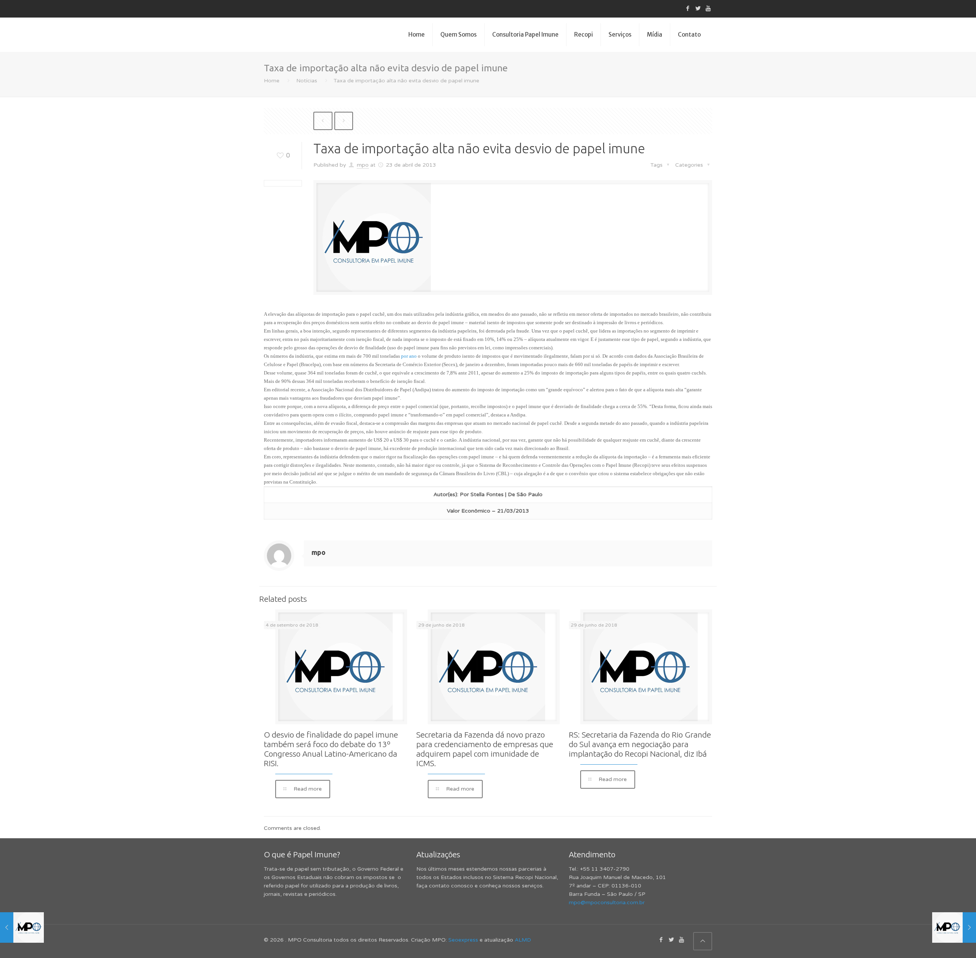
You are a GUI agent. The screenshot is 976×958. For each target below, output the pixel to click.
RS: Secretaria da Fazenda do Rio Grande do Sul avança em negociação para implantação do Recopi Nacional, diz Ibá (640, 744)
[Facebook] (688, 8)
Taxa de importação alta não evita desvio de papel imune (406, 80)
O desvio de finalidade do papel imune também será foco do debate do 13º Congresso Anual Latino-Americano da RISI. (331, 749)
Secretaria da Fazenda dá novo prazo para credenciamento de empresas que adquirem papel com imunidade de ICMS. (484, 749)
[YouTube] (708, 8)
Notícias (306, 80)
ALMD (523, 940)
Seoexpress (463, 940)
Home (271, 80)
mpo (363, 165)
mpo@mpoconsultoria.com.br (607, 902)
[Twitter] (698, 8)
